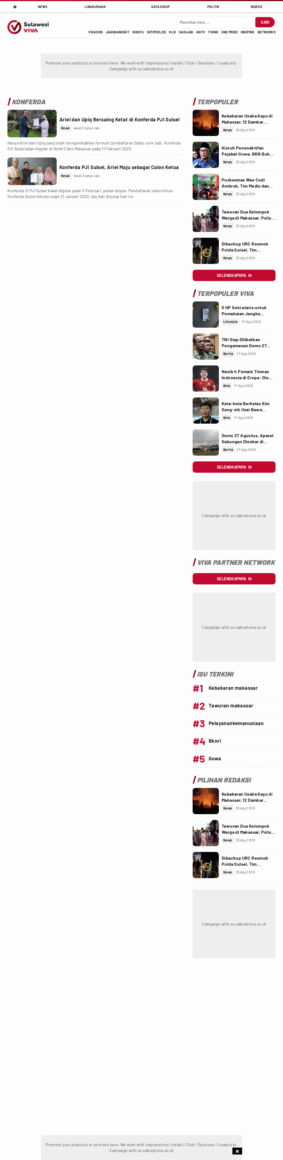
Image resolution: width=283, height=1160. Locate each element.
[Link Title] (32, 123)
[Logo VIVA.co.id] (31, 25)
